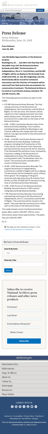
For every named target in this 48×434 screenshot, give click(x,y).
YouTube (27, 406)
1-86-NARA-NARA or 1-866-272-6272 (24, 425)
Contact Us (8, 416)
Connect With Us (24, 402)
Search (40, 10)
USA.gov (35, 418)
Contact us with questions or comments (18, 229)
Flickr (35, 406)
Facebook (12, 406)
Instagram (20, 406)
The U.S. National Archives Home (19, 4)
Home (4, 21)
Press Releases (28, 21)
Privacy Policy (29, 416)
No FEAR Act (26, 418)
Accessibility (18, 416)
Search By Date (11, 248)
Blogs (31, 406)
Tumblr (24, 406)
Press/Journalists (14, 21)
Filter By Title (10, 260)
